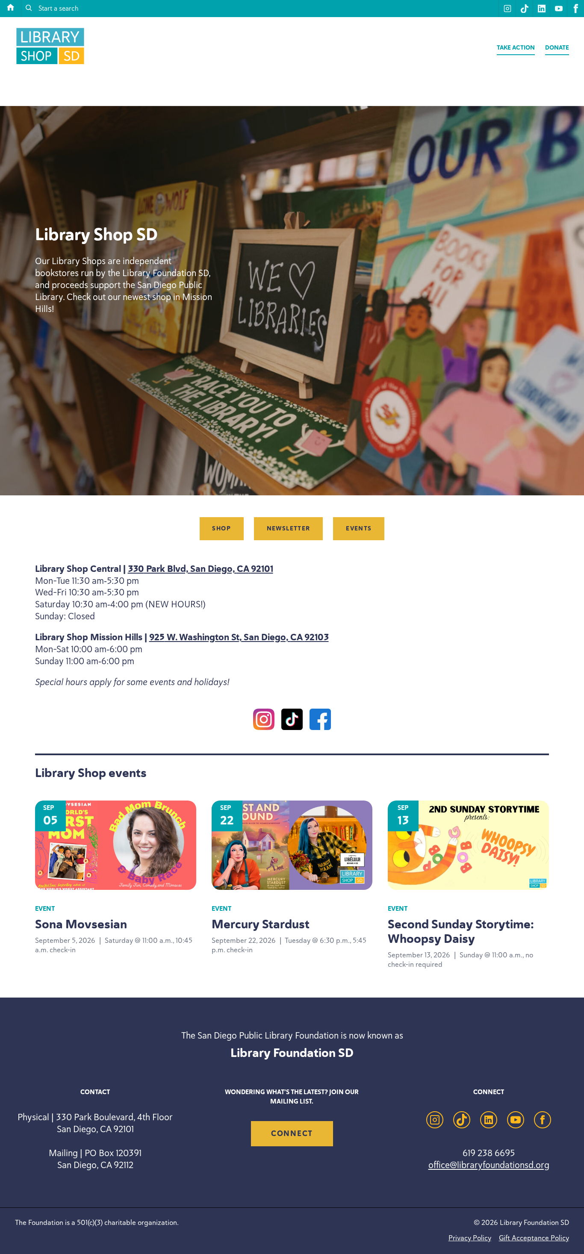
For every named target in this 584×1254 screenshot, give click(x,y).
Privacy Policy (469, 1237)
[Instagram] (263, 720)
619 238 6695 (489, 1153)
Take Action (516, 48)
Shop (221, 529)
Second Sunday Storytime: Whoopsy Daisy (461, 931)
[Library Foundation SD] (50, 63)
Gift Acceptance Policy (534, 1237)
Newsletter (288, 529)
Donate (557, 48)
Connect (292, 1133)
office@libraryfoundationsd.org (488, 1165)
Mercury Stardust (261, 924)
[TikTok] (292, 720)
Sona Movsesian (81, 924)
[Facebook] (320, 720)
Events (359, 529)
